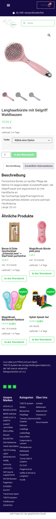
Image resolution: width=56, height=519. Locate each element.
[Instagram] (14, 386)
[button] (8, 5)
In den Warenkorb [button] (14, 278)
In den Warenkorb (24, 154)
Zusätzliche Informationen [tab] (39, 166)
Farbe (7, 140)
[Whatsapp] (9, 386)
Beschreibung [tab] (13, 166)
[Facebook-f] (5, 386)
